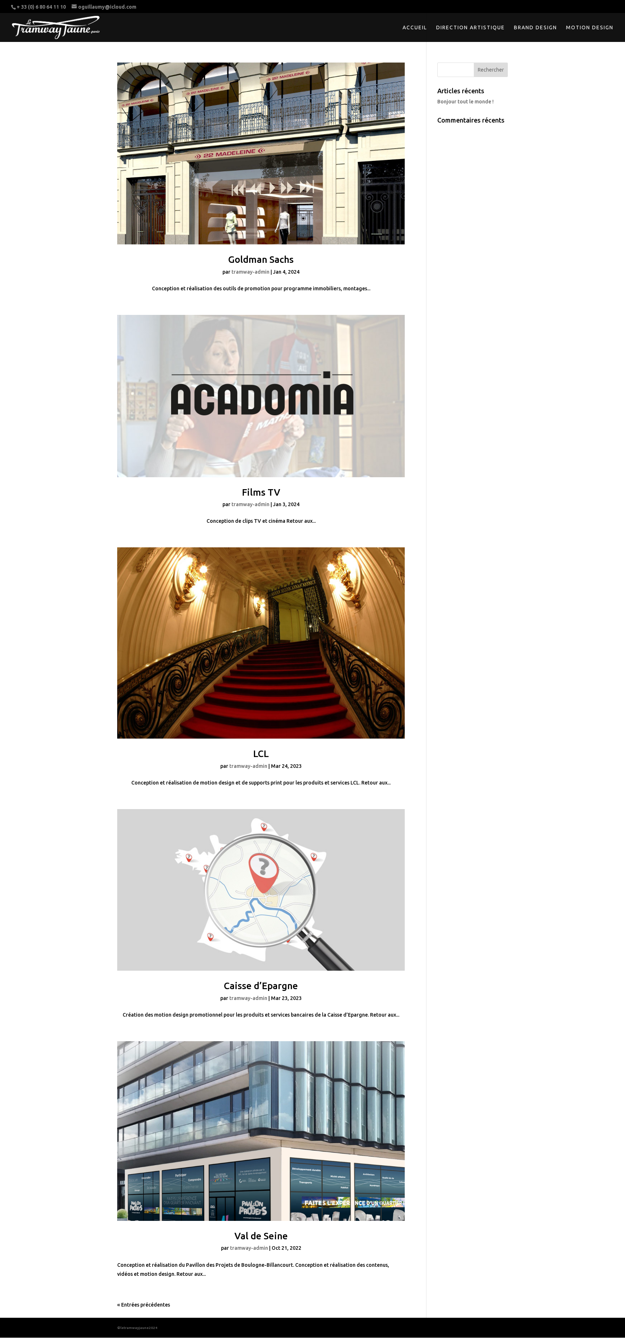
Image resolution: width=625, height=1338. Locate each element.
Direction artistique (470, 27)
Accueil (415, 27)
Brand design (535, 27)
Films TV (261, 492)
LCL (261, 753)
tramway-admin (250, 272)
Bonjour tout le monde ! (465, 101)
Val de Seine (261, 1236)
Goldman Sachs (261, 259)
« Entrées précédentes (143, 1305)
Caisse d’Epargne (261, 985)
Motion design (589, 27)
